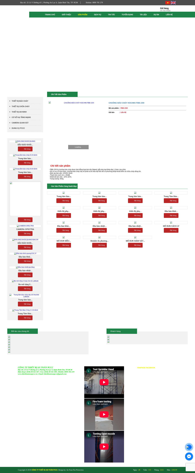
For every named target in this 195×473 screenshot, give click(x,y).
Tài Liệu (143, 14)
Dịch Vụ (97, 14)
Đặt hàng (65, 201)
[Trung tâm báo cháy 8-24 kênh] (25, 155)
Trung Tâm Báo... (171, 196)
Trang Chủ (50, 14)
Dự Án (156, 14)
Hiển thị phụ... (64, 211)
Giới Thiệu (66, 14)
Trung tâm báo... (64, 196)
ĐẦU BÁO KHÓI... (25, 144)
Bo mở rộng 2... (25, 284)
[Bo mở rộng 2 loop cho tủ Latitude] (25, 281)
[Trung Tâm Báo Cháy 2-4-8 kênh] (25, 310)
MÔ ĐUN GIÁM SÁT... (135, 240)
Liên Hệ (169, 14)
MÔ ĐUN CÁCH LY (171, 226)
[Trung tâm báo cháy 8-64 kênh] (25, 169)
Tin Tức (111, 14)
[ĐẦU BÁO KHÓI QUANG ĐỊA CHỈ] (25, 240)
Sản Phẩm (82, 14)
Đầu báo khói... (171, 211)
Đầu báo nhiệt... (99, 226)
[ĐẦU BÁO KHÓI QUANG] (25, 141)
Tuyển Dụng (127, 14)
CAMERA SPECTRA (25, 229)
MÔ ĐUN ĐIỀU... (64, 240)
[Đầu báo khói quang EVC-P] (25, 253)
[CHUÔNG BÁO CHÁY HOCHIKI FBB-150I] (78, 130)
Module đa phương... (99, 240)
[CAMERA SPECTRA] (25, 226)
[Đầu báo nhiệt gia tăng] (25, 267)
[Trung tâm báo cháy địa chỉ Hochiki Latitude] (25, 296)
